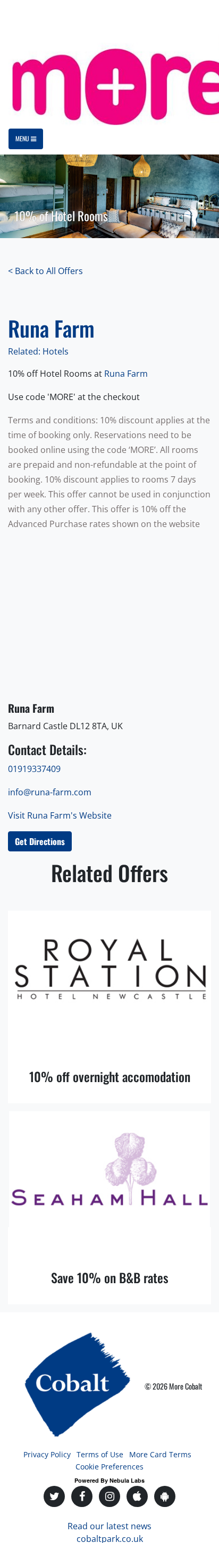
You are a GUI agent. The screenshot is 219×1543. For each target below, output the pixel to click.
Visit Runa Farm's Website (60, 815)
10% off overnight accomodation (109, 1076)
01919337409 (34, 769)
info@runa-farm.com (49, 792)
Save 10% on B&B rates (110, 1277)
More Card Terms (160, 1454)
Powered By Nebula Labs (109, 1480)
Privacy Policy (47, 1454)
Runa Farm (127, 373)
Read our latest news (109, 1526)
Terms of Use (100, 1454)
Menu (23, 138)
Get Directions (40, 841)
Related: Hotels (38, 351)
